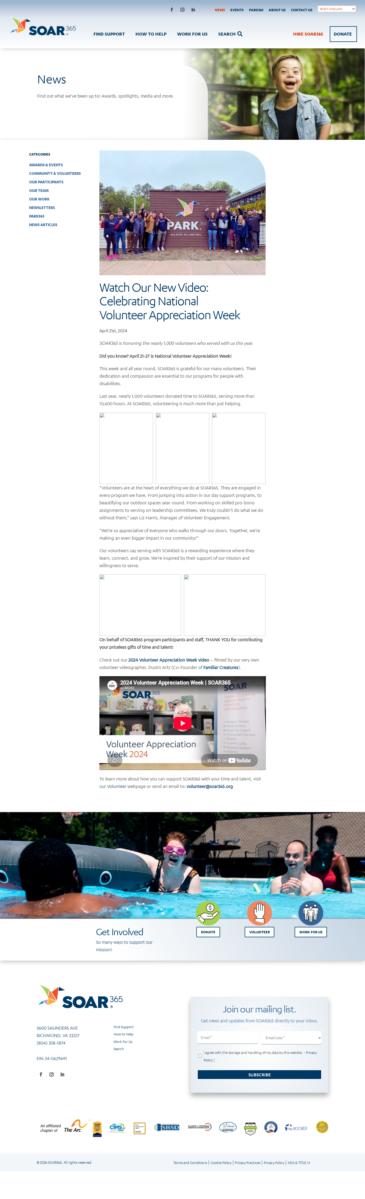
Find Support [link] (124, 1026)
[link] (218, 10)
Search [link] (119, 1048)
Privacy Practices (247, 1162)
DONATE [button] (208, 932)
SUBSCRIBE (259, 1074)
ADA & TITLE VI (299, 1162)
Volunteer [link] (116, 786)
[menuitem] (218, 10)
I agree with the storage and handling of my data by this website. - (260, 1056)
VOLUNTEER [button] (259, 932)
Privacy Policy (274, 1162)
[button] (172, 10)
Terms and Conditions (190, 1162)
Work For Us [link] (123, 1041)
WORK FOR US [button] (311, 932)
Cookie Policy (221, 1162)
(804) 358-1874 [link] (51, 1043)
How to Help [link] (123, 1034)
